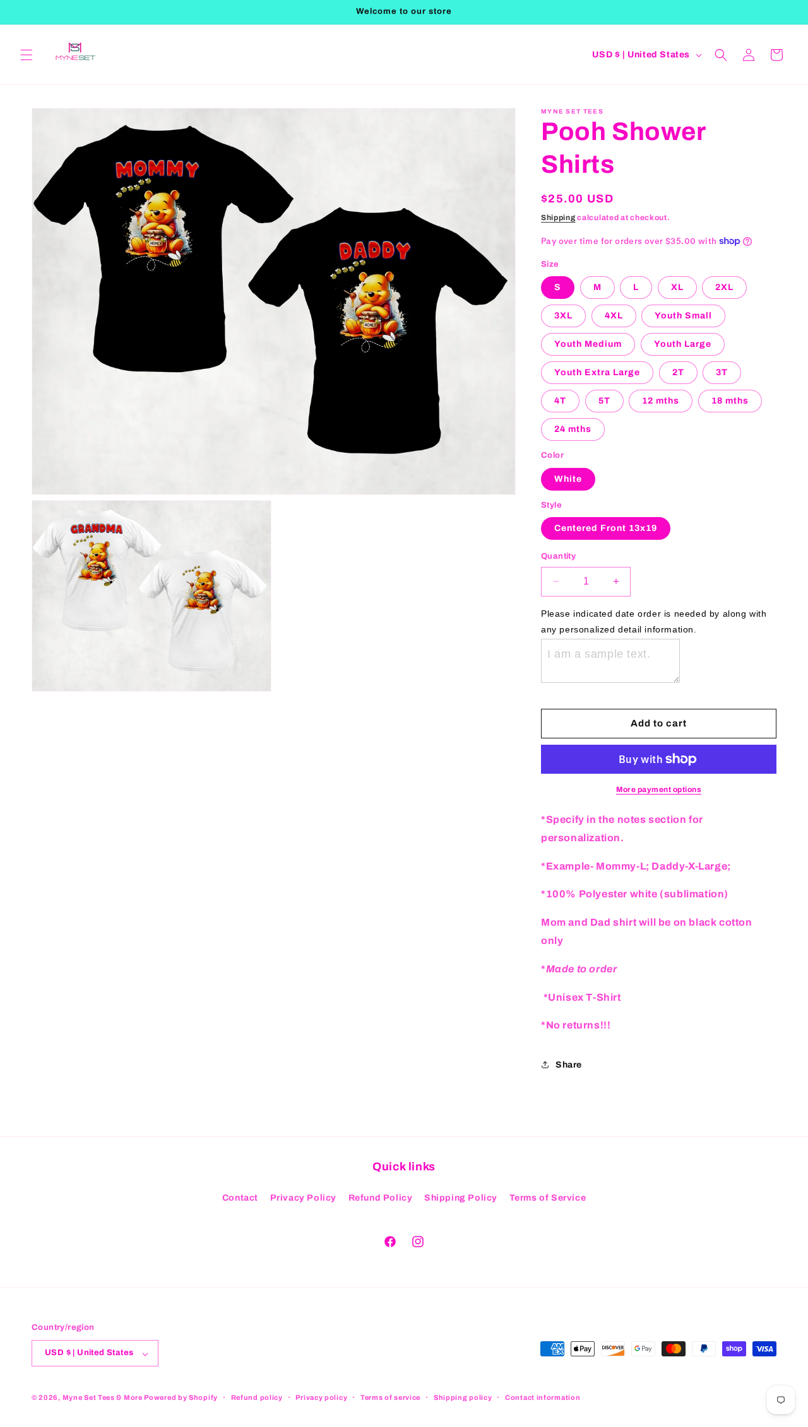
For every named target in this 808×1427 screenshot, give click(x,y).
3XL (563, 315)
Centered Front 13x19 (605, 528)
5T (604, 400)
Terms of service (390, 1397)
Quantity (558, 556)
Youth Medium (588, 344)
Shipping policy (463, 1397)
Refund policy (257, 1397)
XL (677, 287)
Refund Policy (380, 1198)
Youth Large (682, 344)
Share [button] (569, 1064)
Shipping (558, 217)
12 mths (660, 400)
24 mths (572, 429)
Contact (240, 1198)
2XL (724, 287)
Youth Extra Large (597, 372)
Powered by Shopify (181, 1398)
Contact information (542, 1397)
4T (560, 400)
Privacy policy (321, 1397)
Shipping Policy (460, 1198)
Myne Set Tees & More (102, 1398)
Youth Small (683, 315)
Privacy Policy (303, 1198)
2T (678, 372)
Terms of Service (547, 1198)
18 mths (730, 400)
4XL (614, 315)
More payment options (658, 789)
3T (722, 372)
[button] (26, 55)
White (568, 479)
